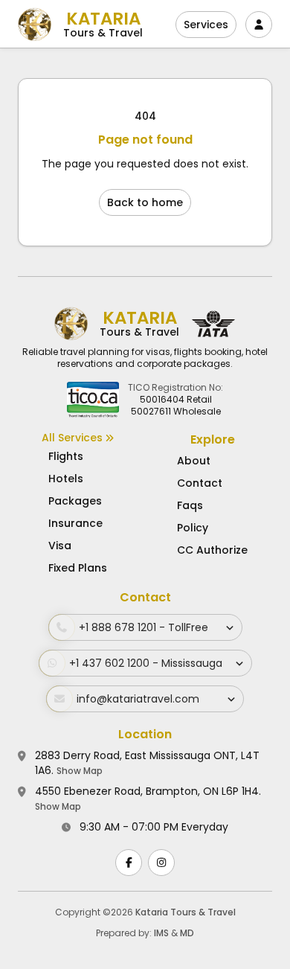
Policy (192, 527)
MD (187, 933)
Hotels (65, 478)
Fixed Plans (77, 567)
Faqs (190, 505)
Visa (59, 545)
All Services (74, 437)
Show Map (80, 770)
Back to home (145, 202)
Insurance (75, 523)
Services (206, 24)
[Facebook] (128, 862)
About (193, 460)
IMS (161, 933)
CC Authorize (212, 550)
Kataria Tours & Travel (185, 912)
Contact (199, 483)
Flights (65, 456)
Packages (75, 500)
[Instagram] (161, 862)
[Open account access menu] (258, 24)
